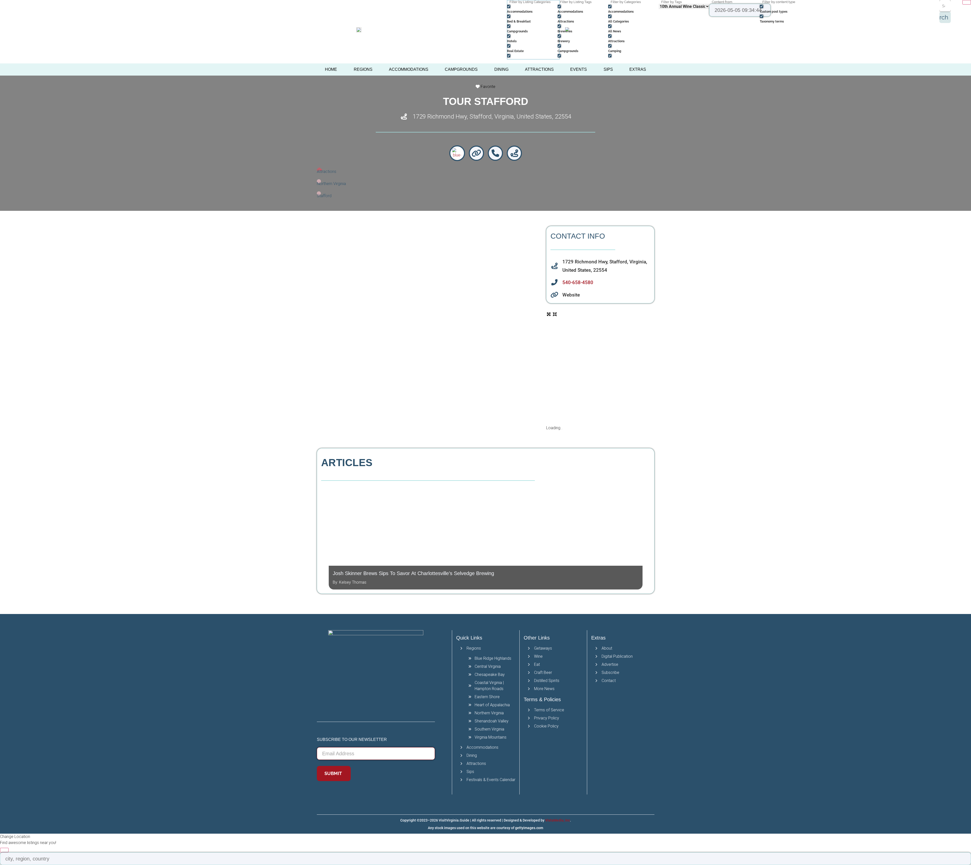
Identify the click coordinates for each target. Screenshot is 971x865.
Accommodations (408, 69)
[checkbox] (532, 9)
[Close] (966, 2)
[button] (324, 535)
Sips (608, 69)
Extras (637, 69)
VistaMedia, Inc (557, 820)
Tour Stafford (485, 101)
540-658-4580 (577, 282)
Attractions (539, 69)
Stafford (324, 195)
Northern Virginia (331, 183)
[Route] (514, 153)
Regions (363, 69)
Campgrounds (461, 69)
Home (331, 69)
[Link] (476, 153)
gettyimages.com (529, 828)
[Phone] (495, 153)
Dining (501, 69)
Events (578, 69)
